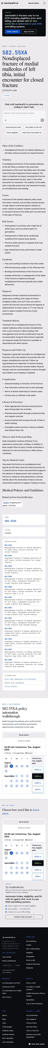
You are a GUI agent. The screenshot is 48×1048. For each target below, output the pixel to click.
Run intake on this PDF (33, 127)
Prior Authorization (33, 949)
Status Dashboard (9, 961)
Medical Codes (7, 1031)
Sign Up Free (29, 32)
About (4, 1015)
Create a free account (23, 917)
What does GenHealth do (31, 133)
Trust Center (6, 957)
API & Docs (6, 997)
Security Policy (31, 1027)
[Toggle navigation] (44, 3)
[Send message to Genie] (42, 120)
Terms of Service (32, 1031)
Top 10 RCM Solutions (34, 1004)
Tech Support (31, 1019)
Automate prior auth (13, 127)
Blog (4, 1019)
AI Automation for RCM (11, 983)
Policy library (11, 686)
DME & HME (31, 983)
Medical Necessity (33, 964)
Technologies (7, 1027)
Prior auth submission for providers (20, 679)
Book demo (24, 735)
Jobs (4, 1023)
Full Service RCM (8, 987)
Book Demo (34, 3)
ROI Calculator (7, 1038)
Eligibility (29, 953)
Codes (4, 46)
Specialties (30, 1000)
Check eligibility (12, 133)
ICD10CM (12, 46)
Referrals (29, 968)
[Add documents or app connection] (5, 120)
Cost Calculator (8, 1042)
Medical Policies (8, 1034)
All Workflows (31, 941)
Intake (28, 945)
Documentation (32, 1015)
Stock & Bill (30, 960)
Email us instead (24, 741)
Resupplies (30, 956)
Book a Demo (12, 32)
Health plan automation (14, 683)
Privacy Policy (31, 1023)
